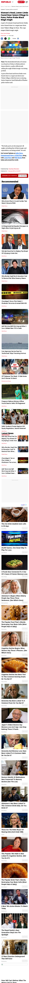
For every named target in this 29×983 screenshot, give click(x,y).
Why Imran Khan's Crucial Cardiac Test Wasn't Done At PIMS (14, 202)
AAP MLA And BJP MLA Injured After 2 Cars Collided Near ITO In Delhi (14, 327)
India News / (8, 6)
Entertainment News (6, 381)
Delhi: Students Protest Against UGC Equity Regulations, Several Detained (14, 427)
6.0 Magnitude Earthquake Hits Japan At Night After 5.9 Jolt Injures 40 (15, 227)
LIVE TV (22, 2)
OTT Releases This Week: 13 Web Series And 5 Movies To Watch (14, 377)
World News (4, 356)
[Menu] (27, 2)
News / (2, 6)
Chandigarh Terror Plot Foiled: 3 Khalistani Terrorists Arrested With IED (14, 302)
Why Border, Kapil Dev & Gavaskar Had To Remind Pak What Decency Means (14, 277)
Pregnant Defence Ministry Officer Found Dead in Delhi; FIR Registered (13, 402)
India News (3, 35)
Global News (4, 206)
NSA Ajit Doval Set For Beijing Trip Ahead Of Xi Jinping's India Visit (15, 252)
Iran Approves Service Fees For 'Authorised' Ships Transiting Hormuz (14, 352)
